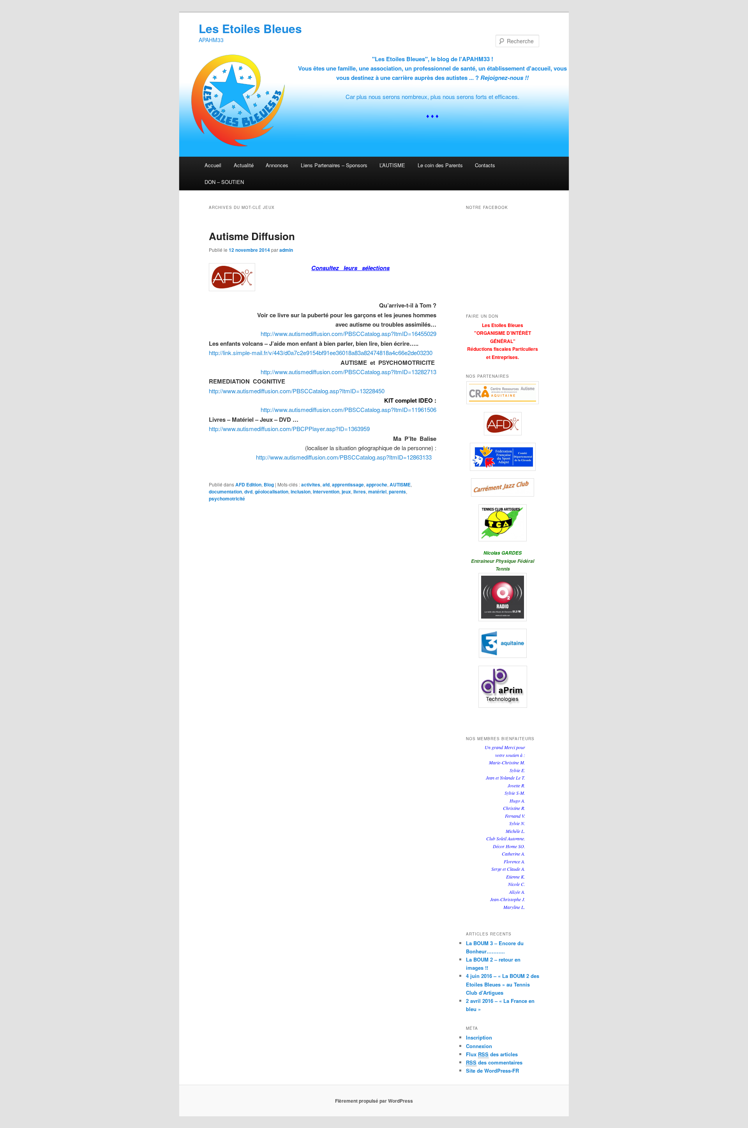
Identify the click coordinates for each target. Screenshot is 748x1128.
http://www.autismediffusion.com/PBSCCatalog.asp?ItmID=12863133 (344, 457)
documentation (225, 491)
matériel (377, 491)
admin (286, 249)
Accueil (213, 165)
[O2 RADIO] (502, 597)
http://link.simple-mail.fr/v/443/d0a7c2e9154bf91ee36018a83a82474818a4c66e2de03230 (320, 352)
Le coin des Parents (440, 165)
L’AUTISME (392, 165)
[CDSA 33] (502, 457)
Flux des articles (492, 1054)
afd (326, 484)
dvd (248, 491)
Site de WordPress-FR (492, 1070)
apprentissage (348, 484)
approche (376, 484)
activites (310, 484)
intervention (326, 491)
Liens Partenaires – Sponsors (334, 165)
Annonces (277, 165)
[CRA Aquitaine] (502, 392)
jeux (346, 491)
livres (359, 491)
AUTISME (400, 484)
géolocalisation (271, 491)
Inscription (479, 1037)
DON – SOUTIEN (224, 182)
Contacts (485, 165)
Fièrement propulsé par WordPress (374, 1100)
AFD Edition (248, 484)
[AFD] (502, 423)
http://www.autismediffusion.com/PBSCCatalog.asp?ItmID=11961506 (348, 409)
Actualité (244, 165)
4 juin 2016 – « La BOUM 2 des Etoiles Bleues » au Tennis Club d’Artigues (502, 984)
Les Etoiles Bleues (250, 28)
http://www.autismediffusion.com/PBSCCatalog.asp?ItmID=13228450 (297, 391)
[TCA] (502, 522)
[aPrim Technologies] (502, 687)
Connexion (479, 1046)
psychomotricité (227, 498)
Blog (269, 484)
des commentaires (494, 1062)
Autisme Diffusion (252, 236)
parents (397, 491)
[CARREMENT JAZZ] (502, 487)
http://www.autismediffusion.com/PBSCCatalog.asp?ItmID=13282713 (348, 372)
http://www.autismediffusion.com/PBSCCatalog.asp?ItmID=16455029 (348, 333)
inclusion (300, 491)
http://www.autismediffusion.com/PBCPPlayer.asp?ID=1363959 (289, 428)
